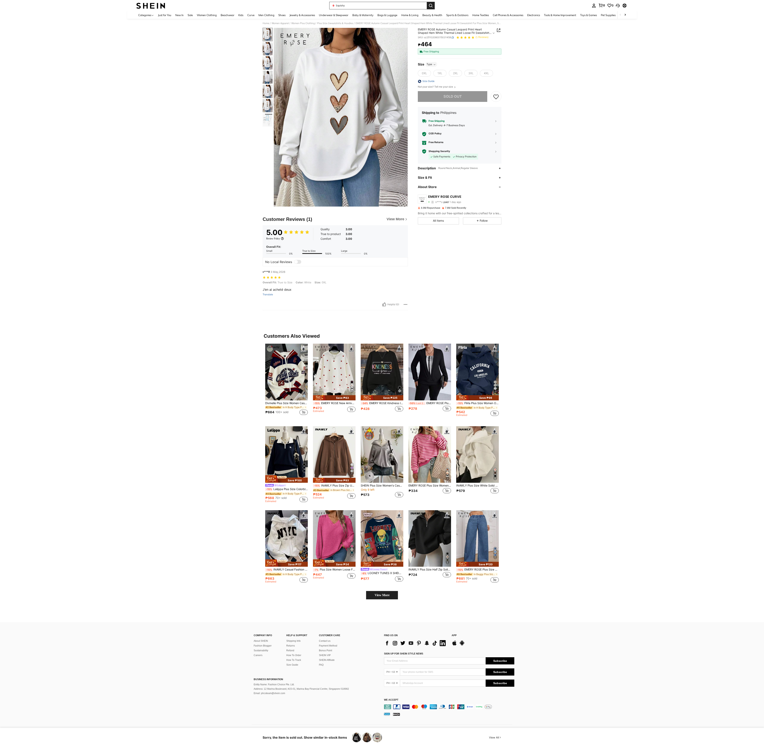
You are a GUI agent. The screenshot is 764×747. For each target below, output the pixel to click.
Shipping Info (293, 641)
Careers (258, 655)
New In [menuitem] (179, 15)
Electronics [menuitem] (533, 15)
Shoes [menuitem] (282, 15)
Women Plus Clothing (303, 23)
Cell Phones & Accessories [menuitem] (508, 15)
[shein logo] (150, 5)
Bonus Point (325, 650)
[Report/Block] (405, 304)
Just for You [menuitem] (164, 15)
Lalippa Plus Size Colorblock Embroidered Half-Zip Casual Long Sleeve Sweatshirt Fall (287, 489)
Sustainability (261, 650)
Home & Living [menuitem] (409, 15)
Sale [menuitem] (190, 15)
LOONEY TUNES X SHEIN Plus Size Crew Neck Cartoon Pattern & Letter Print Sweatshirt (382, 573)
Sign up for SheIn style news (403, 653)
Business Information (268, 679)
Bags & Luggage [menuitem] (387, 15)
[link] (601, 5)
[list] (416, 643)
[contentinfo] (449, 706)
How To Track (293, 660)
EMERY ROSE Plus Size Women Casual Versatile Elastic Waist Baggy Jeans (478, 569)
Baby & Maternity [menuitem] (362, 15)
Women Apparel (280, 23)
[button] (617, 5)
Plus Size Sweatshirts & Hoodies (335, 23)
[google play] (462, 645)
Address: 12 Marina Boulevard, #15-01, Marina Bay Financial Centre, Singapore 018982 (301, 689)
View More (382, 595)
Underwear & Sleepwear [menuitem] (333, 15)
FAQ (321, 664)
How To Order (293, 655)
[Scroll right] (625, 15)
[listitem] (286, 381)
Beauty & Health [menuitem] (432, 15)
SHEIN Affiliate (327, 660)
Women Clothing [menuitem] (207, 15)
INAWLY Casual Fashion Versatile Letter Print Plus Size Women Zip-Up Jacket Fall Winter (287, 569)
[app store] (454, 645)
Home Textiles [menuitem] (480, 15)
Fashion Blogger (263, 645)
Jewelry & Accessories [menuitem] (302, 15)
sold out (452, 97)
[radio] (424, 73)
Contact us (324, 641)
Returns (290, 645)
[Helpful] (384, 304)
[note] (334, 397)
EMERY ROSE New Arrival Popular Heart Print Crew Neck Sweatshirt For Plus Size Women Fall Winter (335, 403)
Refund (290, 650)
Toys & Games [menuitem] (588, 15)
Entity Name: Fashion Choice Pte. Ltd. (274, 684)
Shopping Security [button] (439, 151)
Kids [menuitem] (240, 15)
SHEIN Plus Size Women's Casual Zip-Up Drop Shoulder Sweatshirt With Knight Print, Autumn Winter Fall (382, 485)
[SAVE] (496, 96)
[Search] (431, 5)
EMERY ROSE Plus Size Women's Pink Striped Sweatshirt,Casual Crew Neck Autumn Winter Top (429, 485)
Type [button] (429, 64)
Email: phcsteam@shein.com (269, 693)
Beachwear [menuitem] (227, 15)
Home (266, 23)
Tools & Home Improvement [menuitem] (560, 15)
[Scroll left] (620, 15)
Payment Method (328, 645)
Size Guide (292, 664)
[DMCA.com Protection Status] (396, 714)
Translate (268, 294)
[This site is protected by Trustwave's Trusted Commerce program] (387, 714)
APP (454, 635)
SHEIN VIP (325, 655)
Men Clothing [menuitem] (266, 15)
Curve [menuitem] (250, 15)
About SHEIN (261, 641)
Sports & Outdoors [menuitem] (457, 15)
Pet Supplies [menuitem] (608, 15)
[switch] (297, 262)
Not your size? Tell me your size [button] (436, 87)
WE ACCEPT (391, 700)
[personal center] (594, 5)
